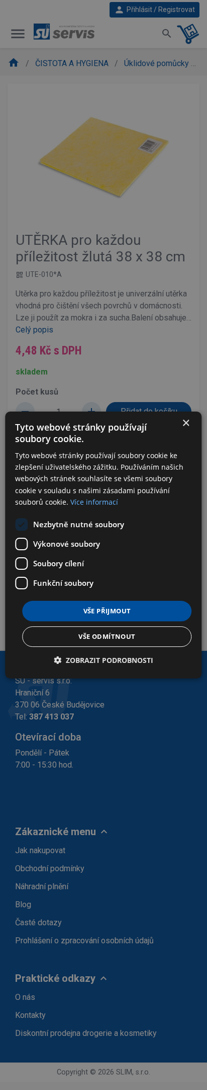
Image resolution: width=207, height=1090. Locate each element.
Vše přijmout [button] (107, 610)
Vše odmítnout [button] (106, 636)
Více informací (94, 502)
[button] (103, 660)
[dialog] (103, 545)
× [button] (185, 423)
